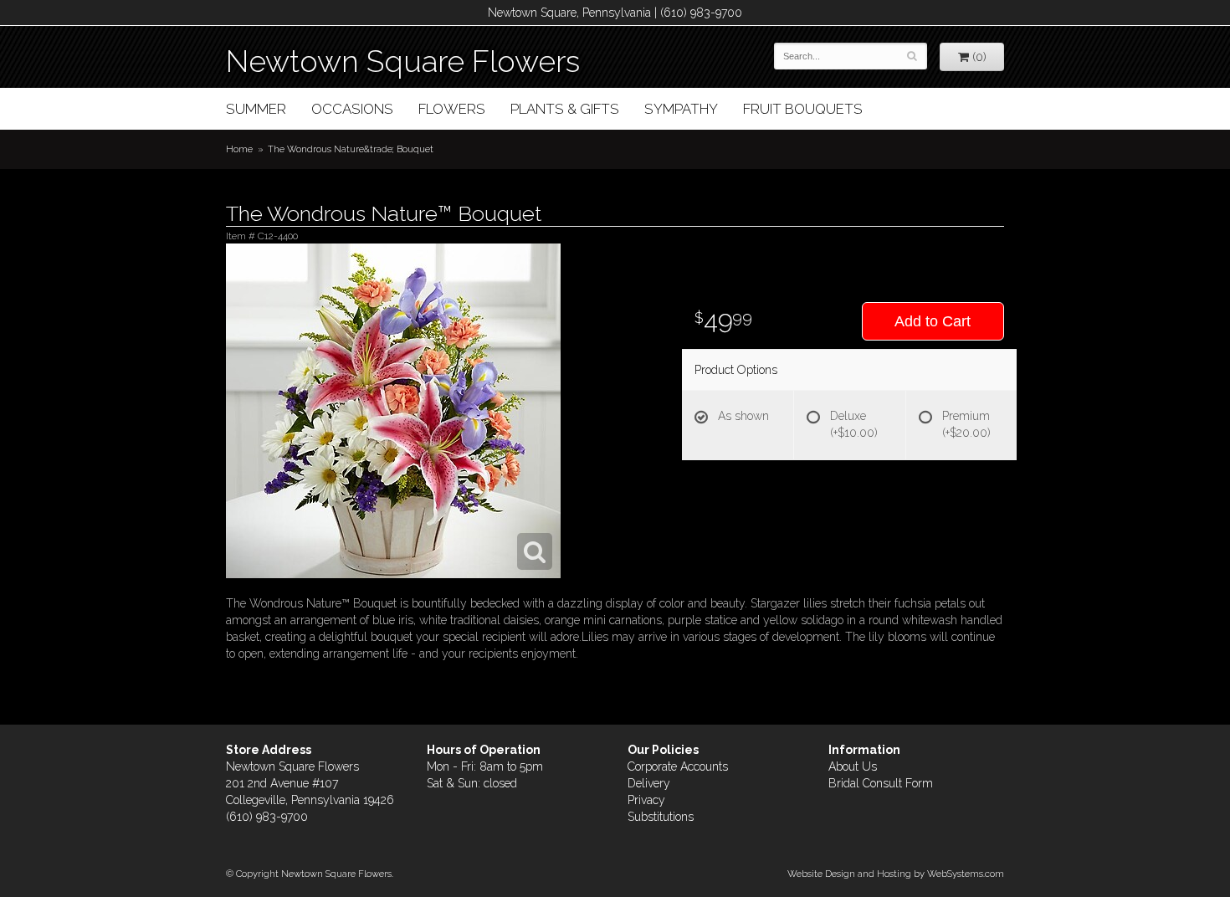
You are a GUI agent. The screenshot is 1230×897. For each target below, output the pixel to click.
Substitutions (661, 816)
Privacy (646, 800)
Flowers (451, 108)
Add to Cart (932, 321)
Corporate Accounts (678, 766)
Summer (256, 108)
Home (239, 149)
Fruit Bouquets (803, 108)
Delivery (649, 783)
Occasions (352, 108)
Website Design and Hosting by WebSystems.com (895, 873)
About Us (852, 766)
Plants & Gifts (564, 108)
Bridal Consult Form (880, 783)
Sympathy (681, 108)
